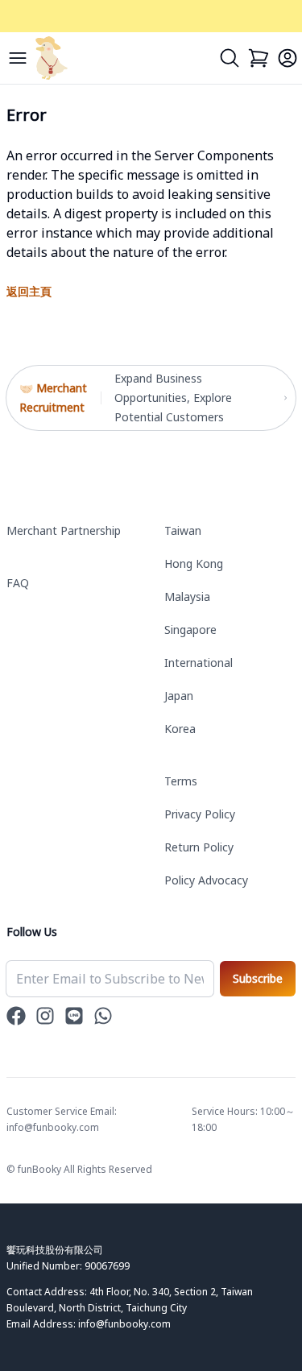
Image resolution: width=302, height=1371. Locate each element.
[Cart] (258, 57)
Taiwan (182, 530)
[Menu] (17, 58)
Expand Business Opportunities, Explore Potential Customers (173, 398)
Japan (178, 695)
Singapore (190, 629)
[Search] (229, 57)
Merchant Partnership (63, 530)
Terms (180, 781)
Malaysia (187, 596)
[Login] (287, 57)
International (198, 662)
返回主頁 (29, 291)
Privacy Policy (199, 814)
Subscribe (258, 978)
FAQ (17, 582)
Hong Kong (193, 563)
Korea (180, 728)
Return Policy (199, 847)
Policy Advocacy (206, 880)
